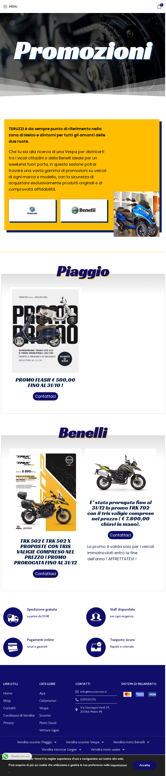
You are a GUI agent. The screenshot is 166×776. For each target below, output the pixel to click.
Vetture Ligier (49, 730)
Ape (42, 693)
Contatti (9, 708)
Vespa (43, 708)
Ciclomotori (47, 701)
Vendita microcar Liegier (59, 749)
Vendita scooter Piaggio (34, 742)
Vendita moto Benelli (129, 742)
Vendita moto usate (105, 749)
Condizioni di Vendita (19, 715)
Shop (7, 701)
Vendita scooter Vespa (82, 742)
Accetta (144, 765)
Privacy (8, 723)
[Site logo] (83, 6)
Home (7, 693)
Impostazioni (118, 765)
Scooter (45, 715)
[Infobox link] (41, 617)
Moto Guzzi (47, 723)
